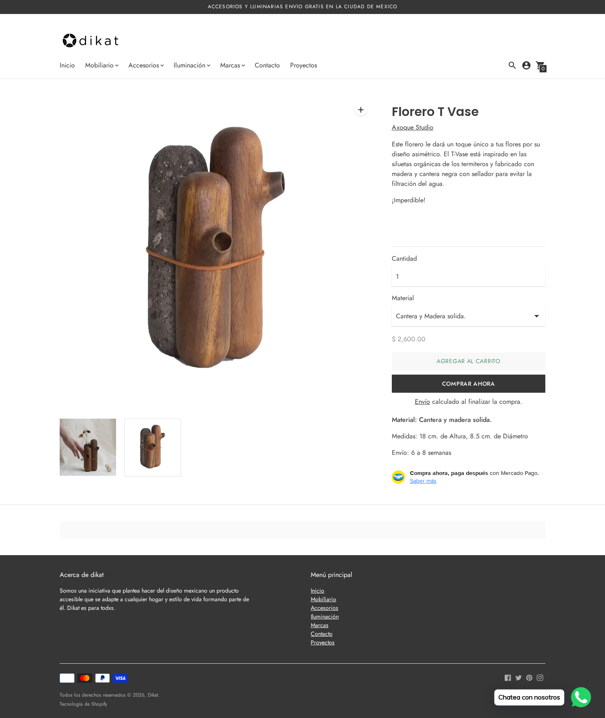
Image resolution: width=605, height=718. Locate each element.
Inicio (67, 65)
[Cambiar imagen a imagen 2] (152, 447)
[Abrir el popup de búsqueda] (512, 65)
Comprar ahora (468, 384)
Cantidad (404, 258)
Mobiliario (323, 599)
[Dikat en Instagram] (540, 677)
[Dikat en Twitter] (518, 677)
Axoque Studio (412, 127)
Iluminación (325, 616)
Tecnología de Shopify (83, 704)
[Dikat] (90, 41)
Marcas (319, 625)
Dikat (153, 695)
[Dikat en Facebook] (508, 677)
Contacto (267, 65)
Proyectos (303, 65)
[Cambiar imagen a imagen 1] (88, 447)
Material (403, 298)
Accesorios (324, 608)
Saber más (423, 481)
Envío (422, 401)
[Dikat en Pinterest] (529, 677)
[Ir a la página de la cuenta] (526, 65)
